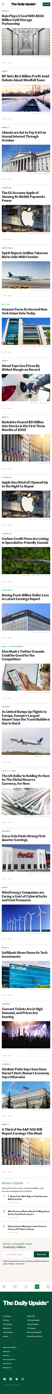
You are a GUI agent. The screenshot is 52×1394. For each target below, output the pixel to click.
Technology (7, 188)
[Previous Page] (4, 1286)
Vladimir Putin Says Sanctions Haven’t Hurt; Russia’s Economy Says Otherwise (25, 1073)
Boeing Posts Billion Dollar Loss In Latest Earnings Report (25, 596)
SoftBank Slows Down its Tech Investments (24, 954)
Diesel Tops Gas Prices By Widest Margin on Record (21, 367)
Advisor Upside (12, 1183)
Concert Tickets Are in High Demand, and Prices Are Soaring (22, 1012)
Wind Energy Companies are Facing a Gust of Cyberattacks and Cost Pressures (24, 896)
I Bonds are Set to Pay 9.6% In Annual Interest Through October (24, 136)
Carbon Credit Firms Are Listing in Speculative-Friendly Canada (25, 540)
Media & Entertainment (12, 646)
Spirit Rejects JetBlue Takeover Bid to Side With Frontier (25, 254)
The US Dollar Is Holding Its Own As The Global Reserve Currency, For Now (25, 779)
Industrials (7, 248)
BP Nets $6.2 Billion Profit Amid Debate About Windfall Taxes (25, 77)
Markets (5, 11)
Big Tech (6, 304)
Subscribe (41, 1254)
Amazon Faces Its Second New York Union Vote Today (24, 311)
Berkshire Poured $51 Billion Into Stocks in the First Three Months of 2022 (23, 426)
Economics (6, 1064)
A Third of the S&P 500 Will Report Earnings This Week (22, 1131)
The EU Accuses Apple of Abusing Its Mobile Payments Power (23, 196)
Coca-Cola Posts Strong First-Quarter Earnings (24, 837)
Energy (5, 71)
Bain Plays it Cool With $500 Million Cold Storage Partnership (23, 19)
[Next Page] (48, 1286)
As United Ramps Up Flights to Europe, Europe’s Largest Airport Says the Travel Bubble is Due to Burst (26, 717)
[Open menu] (4, 4)
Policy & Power (9, 771)
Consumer (6, 706)
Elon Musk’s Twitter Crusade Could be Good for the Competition (23, 655)
